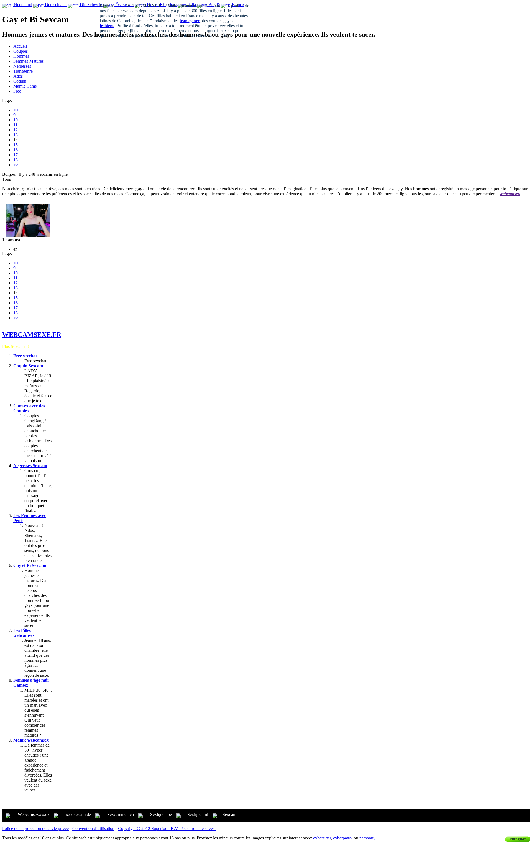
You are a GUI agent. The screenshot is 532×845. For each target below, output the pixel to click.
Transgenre (23, 71)
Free (17, 91)
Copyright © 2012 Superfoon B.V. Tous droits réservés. (167, 828)
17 (15, 154)
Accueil (20, 46)
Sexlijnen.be (161, 814)
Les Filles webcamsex (24, 633)
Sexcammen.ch (120, 814)
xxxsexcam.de (78, 814)
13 (15, 135)
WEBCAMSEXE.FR (31, 334)
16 (15, 149)
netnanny (367, 838)
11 (15, 125)
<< (15, 110)
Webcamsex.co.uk (34, 814)
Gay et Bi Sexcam (29, 565)
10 (15, 120)
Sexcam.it (231, 814)
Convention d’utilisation (93, 828)
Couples (20, 51)
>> (15, 164)
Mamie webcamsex (31, 740)
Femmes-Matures (28, 61)
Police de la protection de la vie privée (35, 828)
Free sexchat (25, 355)
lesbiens (107, 25)
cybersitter (322, 838)
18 (15, 159)
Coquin (19, 81)
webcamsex (510, 193)
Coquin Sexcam (28, 365)
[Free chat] (517, 839)
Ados (18, 76)
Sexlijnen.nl (197, 814)
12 (15, 130)
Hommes (21, 56)
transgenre (190, 20)
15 (15, 144)
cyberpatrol (343, 838)
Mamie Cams (25, 86)
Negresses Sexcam (30, 465)
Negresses (22, 66)
